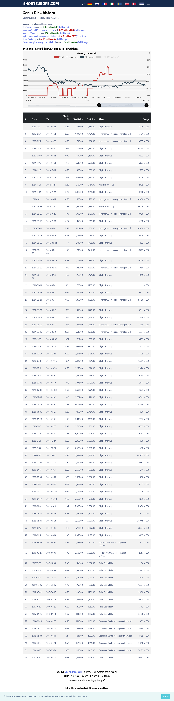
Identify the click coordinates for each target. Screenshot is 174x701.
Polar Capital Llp (29, 39)
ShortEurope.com (74, 671)
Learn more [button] (82, 696)
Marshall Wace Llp (30, 33)
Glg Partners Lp (29, 27)
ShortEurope (41, 3)
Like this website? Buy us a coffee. (87, 688)
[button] (148, 3)
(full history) (63, 27)
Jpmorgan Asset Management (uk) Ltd (38, 30)
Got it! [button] (166, 696)
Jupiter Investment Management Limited (40, 36)
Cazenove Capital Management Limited (39, 42)
